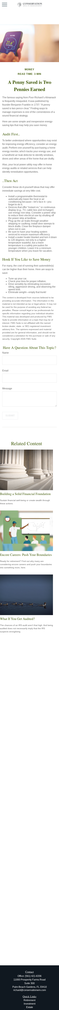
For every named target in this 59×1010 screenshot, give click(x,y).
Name (5, 352)
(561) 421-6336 (33, 976)
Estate (29, 1007)
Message (7, 388)
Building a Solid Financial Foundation (25, 494)
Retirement (29, 1000)
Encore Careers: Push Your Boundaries (26, 554)
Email (5, 370)
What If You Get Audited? (17, 618)
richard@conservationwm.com (29, 990)
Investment (29, 1003)
